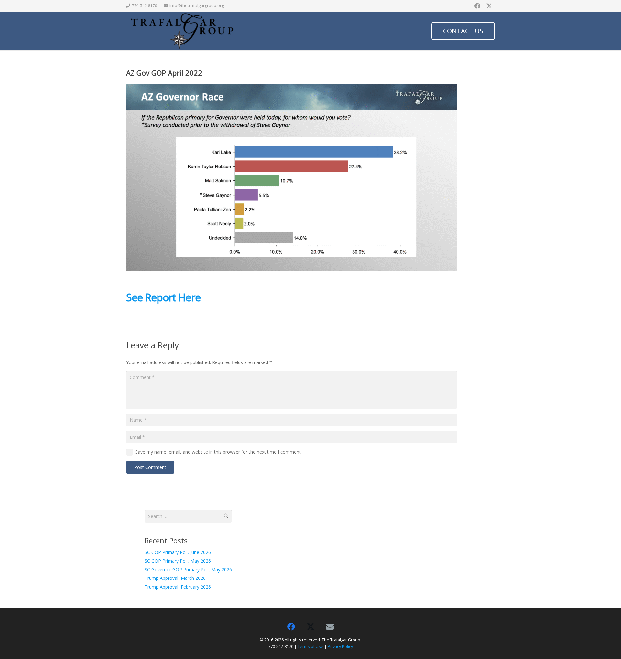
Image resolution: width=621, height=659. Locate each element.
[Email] (330, 626)
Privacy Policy (340, 646)
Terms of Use (310, 646)
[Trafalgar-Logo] (182, 31)
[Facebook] (477, 6)
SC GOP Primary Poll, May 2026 (178, 561)
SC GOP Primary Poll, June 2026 (178, 552)
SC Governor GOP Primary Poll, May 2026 (188, 570)
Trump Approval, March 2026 (175, 578)
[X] (489, 6)
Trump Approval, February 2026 (178, 587)
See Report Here (163, 297)
